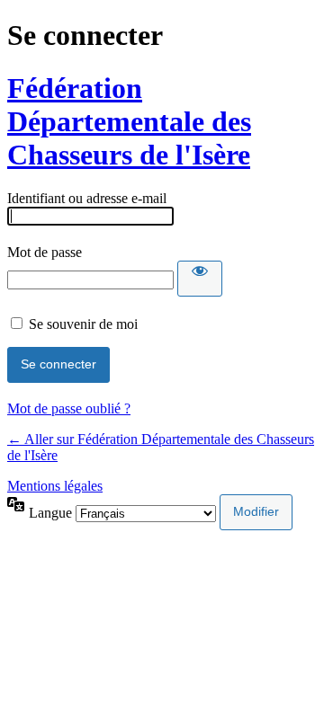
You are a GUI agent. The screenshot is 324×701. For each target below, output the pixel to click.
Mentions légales (55, 485)
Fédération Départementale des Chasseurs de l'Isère (129, 121)
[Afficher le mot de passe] (199, 279)
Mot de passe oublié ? (68, 408)
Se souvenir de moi (83, 324)
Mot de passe (44, 252)
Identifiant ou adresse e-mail (86, 198)
